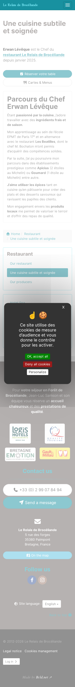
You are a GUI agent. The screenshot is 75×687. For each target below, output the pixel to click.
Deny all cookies (37, 364)
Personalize (37, 372)
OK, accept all (37, 356)
